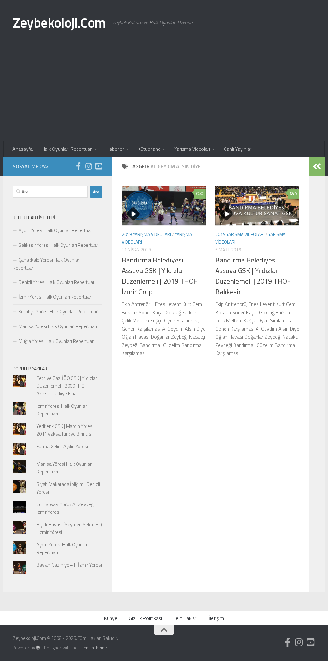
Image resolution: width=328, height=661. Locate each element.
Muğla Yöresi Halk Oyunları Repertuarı (56, 341)
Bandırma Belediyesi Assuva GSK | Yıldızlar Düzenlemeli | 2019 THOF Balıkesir (253, 275)
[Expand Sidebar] (317, 166)
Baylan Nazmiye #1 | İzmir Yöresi (69, 564)
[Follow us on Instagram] (88, 166)
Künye (110, 618)
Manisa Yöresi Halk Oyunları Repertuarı (58, 326)
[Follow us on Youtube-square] (98, 166)
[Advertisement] (164, 93)
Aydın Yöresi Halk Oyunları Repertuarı (56, 230)
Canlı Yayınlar (237, 149)
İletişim (216, 618)
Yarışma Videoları (192, 149)
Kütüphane (149, 149)
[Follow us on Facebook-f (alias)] (78, 166)
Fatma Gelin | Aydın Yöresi (62, 446)
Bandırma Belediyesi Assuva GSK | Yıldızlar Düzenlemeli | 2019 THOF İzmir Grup (159, 275)
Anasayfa (22, 149)
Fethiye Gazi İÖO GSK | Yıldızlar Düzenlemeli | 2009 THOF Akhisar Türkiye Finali (67, 386)
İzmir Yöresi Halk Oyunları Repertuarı (55, 297)
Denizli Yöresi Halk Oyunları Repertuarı (57, 282)
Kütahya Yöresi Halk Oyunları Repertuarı (59, 311)
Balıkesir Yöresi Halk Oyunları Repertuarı (59, 245)
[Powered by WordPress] (38, 648)
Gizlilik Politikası (145, 618)
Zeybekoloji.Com (59, 22)
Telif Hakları (185, 618)
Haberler (115, 149)
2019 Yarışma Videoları (146, 234)
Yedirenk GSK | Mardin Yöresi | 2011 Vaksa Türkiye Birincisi (66, 430)
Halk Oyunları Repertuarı (67, 149)
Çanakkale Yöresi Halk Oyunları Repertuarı (46, 263)
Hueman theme (92, 647)
